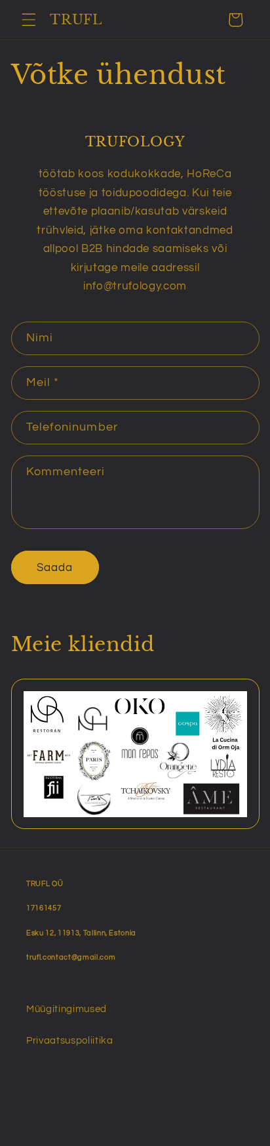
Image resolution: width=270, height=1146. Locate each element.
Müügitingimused (66, 1009)
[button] (29, 19)
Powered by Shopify (166, 1139)
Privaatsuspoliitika (69, 1040)
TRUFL (111, 1139)
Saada (55, 567)
